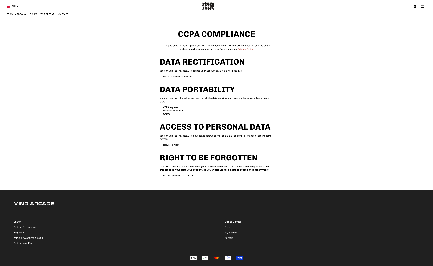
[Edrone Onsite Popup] (216, 133)
